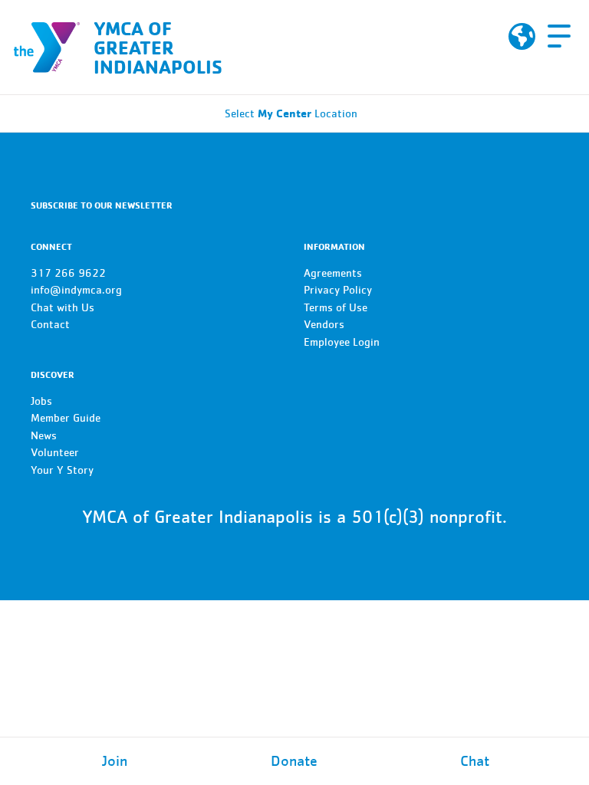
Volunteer (55, 452)
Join (114, 761)
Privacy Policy (338, 290)
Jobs (41, 401)
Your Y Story (62, 470)
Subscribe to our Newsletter (102, 205)
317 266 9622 (68, 273)
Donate (294, 761)
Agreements (333, 273)
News (44, 436)
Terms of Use (335, 308)
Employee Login (342, 342)
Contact (50, 324)
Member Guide (65, 418)
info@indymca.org (76, 290)
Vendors (324, 324)
